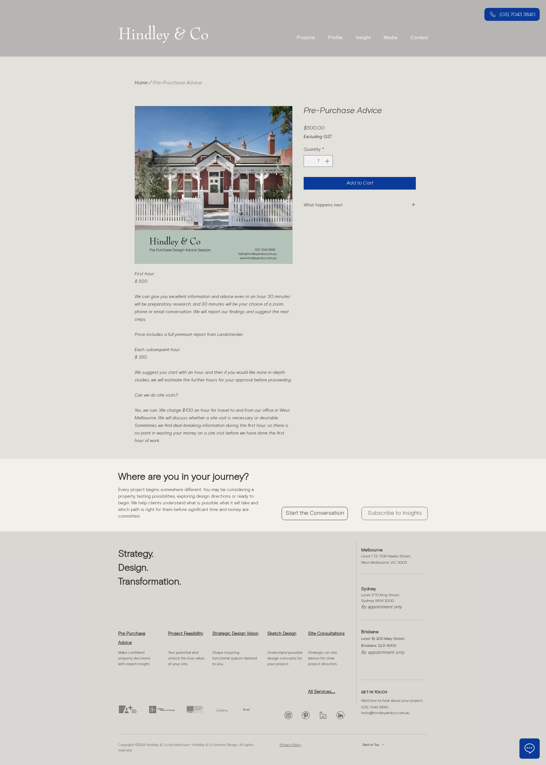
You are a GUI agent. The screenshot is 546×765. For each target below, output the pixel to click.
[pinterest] (306, 715)
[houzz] (323, 715)
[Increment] (328, 161)
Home (141, 83)
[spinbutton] (318, 161)
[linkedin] (340, 715)
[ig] (288, 715)
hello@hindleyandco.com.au (385, 713)
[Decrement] (308, 161)
